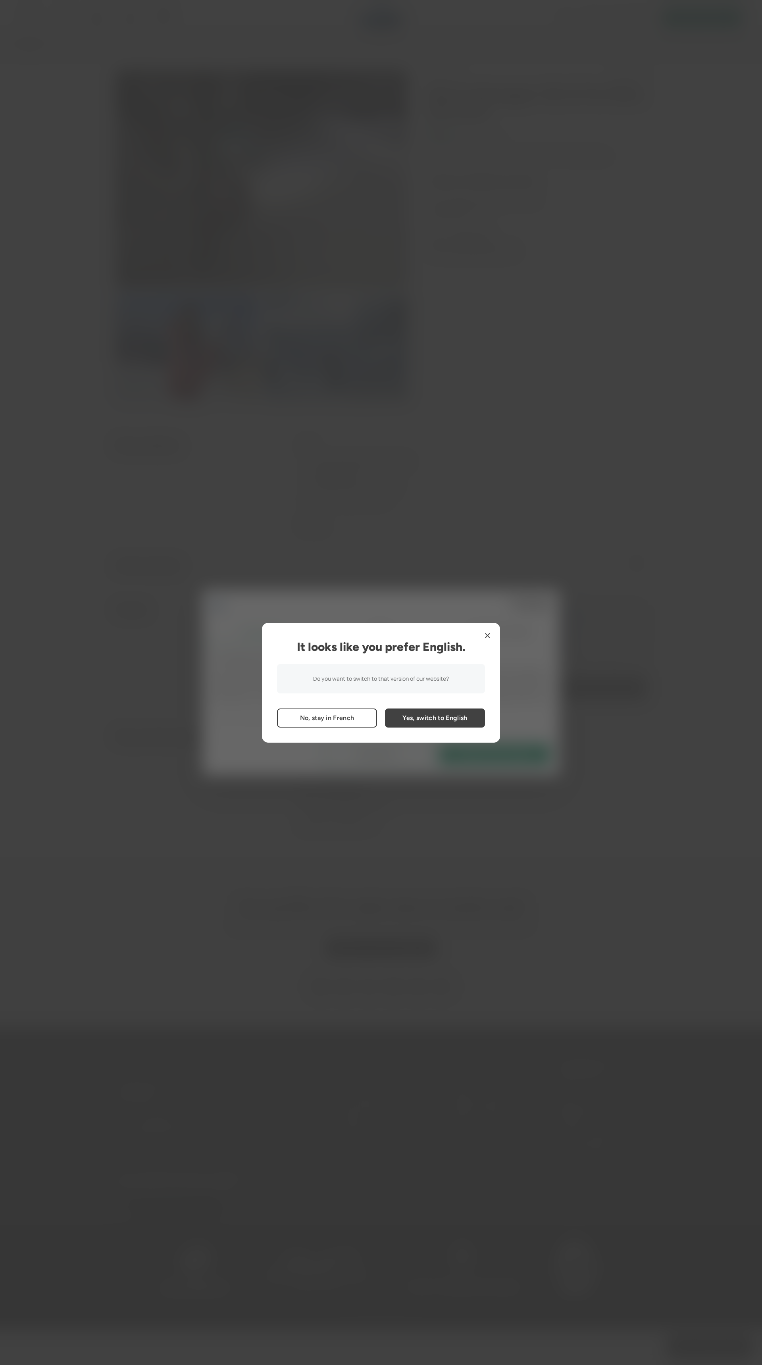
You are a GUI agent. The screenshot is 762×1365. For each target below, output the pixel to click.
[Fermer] (487, 635)
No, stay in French (327, 718)
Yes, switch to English (434, 718)
